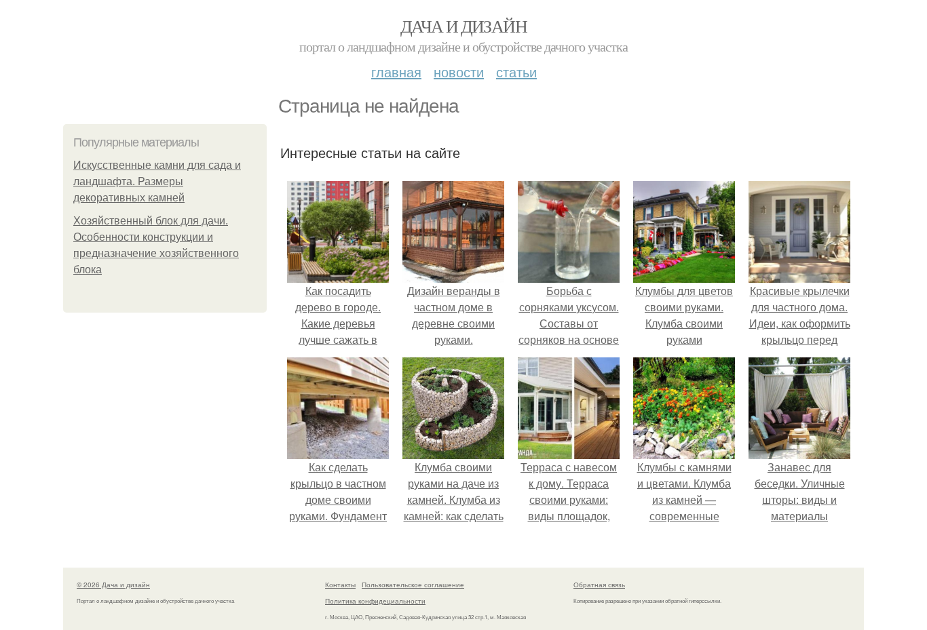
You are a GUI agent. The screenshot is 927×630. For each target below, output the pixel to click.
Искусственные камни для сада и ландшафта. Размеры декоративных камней (157, 181)
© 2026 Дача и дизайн (113, 584)
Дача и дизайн (463, 25)
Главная (396, 71)
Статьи (516, 71)
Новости (459, 71)
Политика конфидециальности (375, 601)
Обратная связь (599, 584)
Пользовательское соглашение (413, 584)
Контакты (340, 584)
